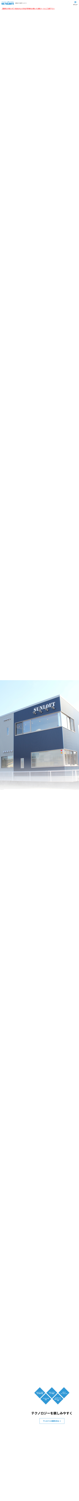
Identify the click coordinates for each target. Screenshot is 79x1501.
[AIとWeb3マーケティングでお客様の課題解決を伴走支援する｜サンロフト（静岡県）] (8, 3)
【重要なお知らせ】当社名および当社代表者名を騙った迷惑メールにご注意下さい (28, 8)
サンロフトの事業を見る (51, 1421)
